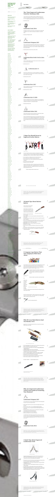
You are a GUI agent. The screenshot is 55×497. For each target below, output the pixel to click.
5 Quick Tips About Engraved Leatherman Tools (33, 440)
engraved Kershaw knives (11, 245)
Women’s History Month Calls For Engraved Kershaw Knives (11, 50)
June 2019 (9, 152)
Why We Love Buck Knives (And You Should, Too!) (34, 320)
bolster (28, 243)
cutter (41, 126)
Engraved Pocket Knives (11, 249)
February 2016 (9, 203)
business (33, 192)
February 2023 (9, 96)
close (32, 378)
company (30, 243)
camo (41, 309)
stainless (33, 311)
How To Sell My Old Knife (11, 256)
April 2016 (9, 201)
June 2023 (9, 91)
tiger (39, 380)
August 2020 (9, 134)
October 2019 (9, 147)
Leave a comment (26, 193)
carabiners (31, 126)
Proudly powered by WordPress (27, 495)
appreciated (25, 487)
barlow (24, 243)
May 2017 (9, 184)
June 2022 (9, 106)
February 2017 (9, 188)
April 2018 (9, 170)
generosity (29, 379)
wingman (37, 127)
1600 (42, 242)
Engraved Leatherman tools (28, 456)
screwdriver (25, 127)
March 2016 (9, 202)
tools (29, 127)
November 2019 (10, 146)
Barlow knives (26, 222)
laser (37, 379)
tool (28, 127)
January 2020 (9, 143)
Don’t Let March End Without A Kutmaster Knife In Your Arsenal (11, 24)
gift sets (31, 352)
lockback (40, 243)
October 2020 (9, 132)
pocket (25, 311)
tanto (39, 311)
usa (32, 127)
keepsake (35, 310)
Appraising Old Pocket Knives (11, 235)
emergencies (29, 310)
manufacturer (25, 244)
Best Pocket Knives (10, 236)
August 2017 (9, 180)
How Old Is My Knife (10, 255)
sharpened (34, 380)
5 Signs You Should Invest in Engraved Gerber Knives (32, 136)
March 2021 (9, 125)
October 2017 (9, 178)
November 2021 (10, 115)
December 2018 (10, 160)
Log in (8, 278)
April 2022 (9, 109)
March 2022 (9, 110)
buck (40, 309)
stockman (37, 311)
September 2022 (10, 102)
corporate (37, 126)
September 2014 (10, 217)
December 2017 (10, 175)
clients (38, 192)
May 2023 (9, 92)
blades (27, 126)
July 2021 (9, 120)
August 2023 (9, 88)
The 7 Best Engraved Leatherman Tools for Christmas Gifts (34, 13)
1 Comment (42, 127)
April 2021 (9, 124)
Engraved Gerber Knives (11, 244)
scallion (31, 311)
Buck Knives (28, 345)
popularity (30, 488)
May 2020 (9, 138)
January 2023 (9, 97)
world (35, 244)
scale (29, 244)
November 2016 (10, 192)
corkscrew (34, 126)
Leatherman (25, 462)
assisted (33, 309)
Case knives (9, 239)
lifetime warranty (26, 349)
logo (24, 311)
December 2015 (10, 206)
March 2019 (9, 156)
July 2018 (9, 166)
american (25, 126)
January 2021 (9, 128)
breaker (38, 309)
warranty (42, 380)
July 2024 (9, 77)
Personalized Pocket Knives (11, 265)
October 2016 (9, 193)
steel (35, 311)
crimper (39, 126)
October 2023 (9, 86)
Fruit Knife (9, 254)
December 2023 (10, 83)
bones (29, 378)
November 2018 (10, 161)
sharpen (32, 380)
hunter (32, 379)
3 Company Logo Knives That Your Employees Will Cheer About (33, 253)
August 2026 (9, 55)
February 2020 (9, 142)
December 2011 (10, 226)
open (26, 380)
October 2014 (9, 216)
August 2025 (9, 63)
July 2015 (9, 211)
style (27, 127)
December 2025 (10, 59)
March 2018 (9, 171)
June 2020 (9, 137)
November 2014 (10, 215)
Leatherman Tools (10, 259)
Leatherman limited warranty (37, 406)
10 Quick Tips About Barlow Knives (32, 202)
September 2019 (10, 148)
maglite (24, 380)
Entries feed (9, 279)
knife (36, 243)
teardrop (33, 244)
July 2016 (9, 197)
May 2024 (9, 79)
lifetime (39, 379)
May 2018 (9, 169)
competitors (40, 192)
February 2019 (9, 157)
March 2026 (9, 56)
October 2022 (9, 101)
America (27, 431)
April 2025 (9, 65)
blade (35, 309)
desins (37, 378)
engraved (43, 126)
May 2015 (9, 212)
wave (33, 127)
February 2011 (9, 229)
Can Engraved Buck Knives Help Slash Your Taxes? (11, 37)
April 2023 (9, 93)
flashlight (25, 379)
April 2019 (9, 155)
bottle (29, 126)
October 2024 (9, 73)
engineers (31, 431)
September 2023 (10, 87)
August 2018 (9, 165)
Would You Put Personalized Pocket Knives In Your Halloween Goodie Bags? (11, 46)
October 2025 (9, 60)
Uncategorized (9, 268)
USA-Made (9, 269)
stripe (38, 380)
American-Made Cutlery (11, 234)
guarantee (33, 243)
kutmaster (43, 310)
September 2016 (10, 194)
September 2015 (10, 210)
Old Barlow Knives (10, 263)
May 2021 (9, 123)
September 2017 (10, 179)
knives (38, 243)
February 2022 (9, 111)
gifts (39, 487)
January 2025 (9, 69)
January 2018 (9, 174)
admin (30, 125)
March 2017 (9, 187)
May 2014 (9, 220)
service (29, 380)
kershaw (37, 310)
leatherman (38, 431)
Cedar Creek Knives (10, 240)
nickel (27, 244)
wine (35, 127)
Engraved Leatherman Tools (11, 248)
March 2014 (9, 221)
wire (39, 127)
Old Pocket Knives (10, 264)
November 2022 (10, 100)
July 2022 (9, 105)
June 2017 (9, 183)
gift (31, 379)
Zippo (8, 270)
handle (35, 243)
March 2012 (9, 225)
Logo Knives (9, 260)
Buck (24, 324)
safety (29, 311)
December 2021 (10, 114)
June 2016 (9, 198)
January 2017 (9, 189)
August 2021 (9, 119)
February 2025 (9, 68)
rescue (27, 311)
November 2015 (10, 207)
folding (27, 379)
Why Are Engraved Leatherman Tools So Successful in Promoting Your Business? (34, 390)
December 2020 (10, 129)
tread (31, 127)
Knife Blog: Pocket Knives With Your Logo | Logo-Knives (12, 5)
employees (32, 310)
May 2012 (9, 224)
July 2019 (9, 151)
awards (24, 378)
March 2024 (9, 82)
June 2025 (9, 64)
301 (31, 309)
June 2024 (9, 78)
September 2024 (10, 74)
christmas (36, 192)
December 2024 (10, 70)
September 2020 (10, 133)
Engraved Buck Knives (10, 243)
